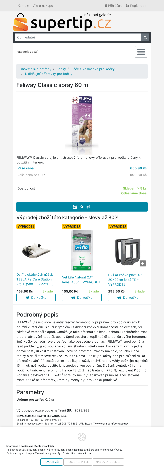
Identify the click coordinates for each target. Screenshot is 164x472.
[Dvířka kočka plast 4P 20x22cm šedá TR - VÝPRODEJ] (127, 250)
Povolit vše (51, 461)
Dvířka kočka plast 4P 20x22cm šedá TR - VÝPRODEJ (125, 279)
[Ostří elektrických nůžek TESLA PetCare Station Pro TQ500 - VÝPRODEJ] (36, 250)
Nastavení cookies (108, 461)
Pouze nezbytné (78, 461)
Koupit (84, 206)
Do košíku (37, 298)
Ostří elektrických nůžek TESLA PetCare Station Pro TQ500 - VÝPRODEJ (34, 279)
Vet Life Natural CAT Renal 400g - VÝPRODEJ (81, 279)
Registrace (137, 6)
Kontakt (23, 6)
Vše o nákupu (43, 6)
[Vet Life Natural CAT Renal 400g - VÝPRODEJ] (82, 250)
